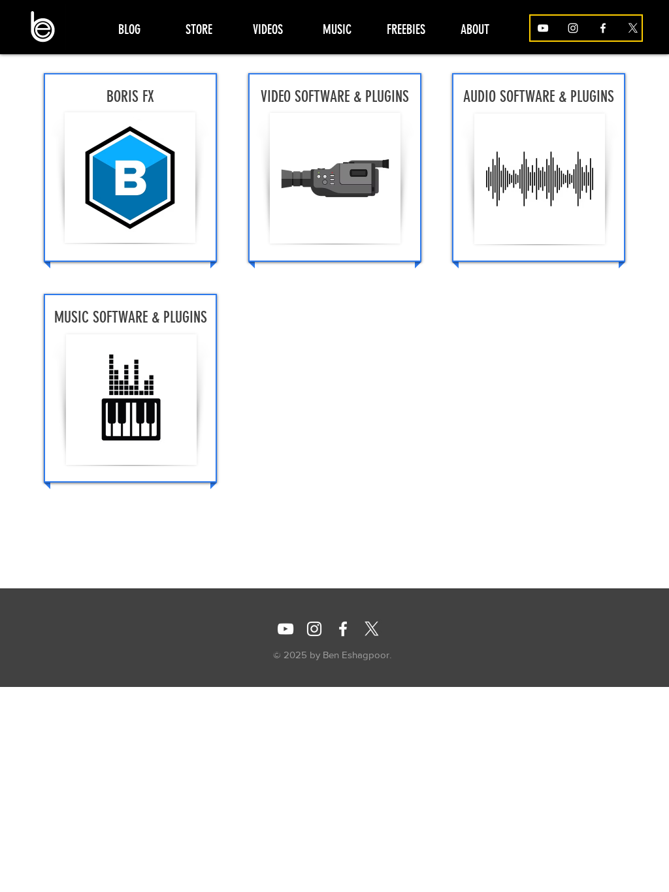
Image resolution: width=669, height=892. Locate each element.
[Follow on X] (633, 28)
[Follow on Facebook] (603, 28)
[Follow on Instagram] (572, 28)
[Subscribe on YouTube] (542, 28)
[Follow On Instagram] (314, 629)
